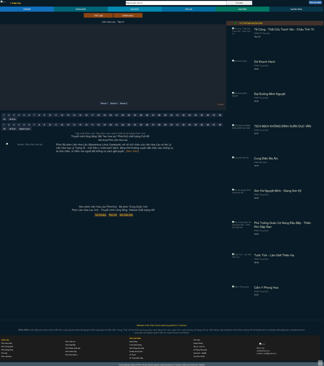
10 (50, 115)
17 (92, 115)
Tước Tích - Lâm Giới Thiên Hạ (274, 255)
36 (208, 115)
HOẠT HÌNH (242, 9)
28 (159, 115)
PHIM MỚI (27, 9)
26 (147, 115)
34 (196, 115)
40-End (12, 119)
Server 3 (123, 103)
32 (184, 115)
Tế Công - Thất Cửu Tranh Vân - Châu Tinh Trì (284, 29)
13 (68, 115)
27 (153, 115)
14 (74, 115)
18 (98, 115)
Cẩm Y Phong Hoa (266, 287)
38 (220, 115)
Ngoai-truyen (24, 128)
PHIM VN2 (16, 3)
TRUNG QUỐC (81, 9)
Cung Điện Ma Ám (266, 158)
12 (62, 115)
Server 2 (113, 103)
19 (105, 115)
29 (165, 115)
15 (80, 115)
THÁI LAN (188, 9)
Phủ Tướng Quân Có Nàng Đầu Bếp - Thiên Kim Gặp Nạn (282, 225)
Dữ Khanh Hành (264, 61)
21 (117, 115)
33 (190, 115)
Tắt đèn (221, 104)
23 (129, 115)
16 (86, 115)
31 (177, 115)
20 (111, 115)
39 (4, 119)
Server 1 (104, 103)
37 (214, 115)
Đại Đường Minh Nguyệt (269, 94)
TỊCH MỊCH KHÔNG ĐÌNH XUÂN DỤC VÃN (282, 126)
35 (202, 115)
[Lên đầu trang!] (320, 363)
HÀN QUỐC (134, 9)
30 (171, 115)
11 (56, 115)
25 (141, 115)
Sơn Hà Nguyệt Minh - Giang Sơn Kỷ (277, 190)
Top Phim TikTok (296, 9)
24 (135, 115)
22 (123, 115)
